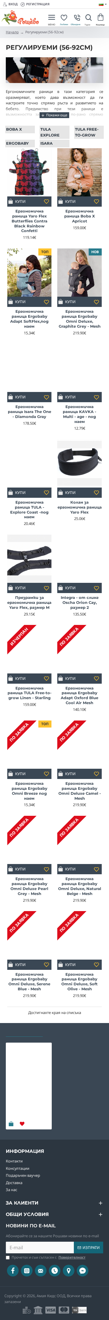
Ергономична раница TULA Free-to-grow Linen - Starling (29, 693)
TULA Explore (50, 132)
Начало (12, 32)
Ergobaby (17, 143)
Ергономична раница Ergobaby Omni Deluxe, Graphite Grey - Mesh (80, 319)
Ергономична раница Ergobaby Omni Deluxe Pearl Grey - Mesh (29, 886)
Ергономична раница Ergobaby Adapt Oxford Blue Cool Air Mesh (79, 695)
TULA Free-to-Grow (87, 132)
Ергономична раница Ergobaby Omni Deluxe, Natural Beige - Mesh (79, 886)
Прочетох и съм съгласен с (48, 1257)
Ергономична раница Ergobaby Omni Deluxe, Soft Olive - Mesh (79, 981)
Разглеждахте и (24, 1031)
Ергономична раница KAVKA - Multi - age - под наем (79, 414)
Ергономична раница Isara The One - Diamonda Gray (29, 411)
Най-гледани (64, 1031)
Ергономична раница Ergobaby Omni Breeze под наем (29, 791)
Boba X (14, 129)
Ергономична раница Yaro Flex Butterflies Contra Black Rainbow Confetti (29, 221)
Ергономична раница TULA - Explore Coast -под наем (29, 509)
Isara (46, 143)
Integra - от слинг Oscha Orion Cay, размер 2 (80, 602)
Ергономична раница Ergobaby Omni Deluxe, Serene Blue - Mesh (29, 981)
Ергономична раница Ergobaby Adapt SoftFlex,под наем (29, 319)
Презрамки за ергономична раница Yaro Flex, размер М (29, 602)
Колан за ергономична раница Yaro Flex (79, 507)
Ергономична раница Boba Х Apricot (79, 216)
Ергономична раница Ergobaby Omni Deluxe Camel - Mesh (79, 791)
